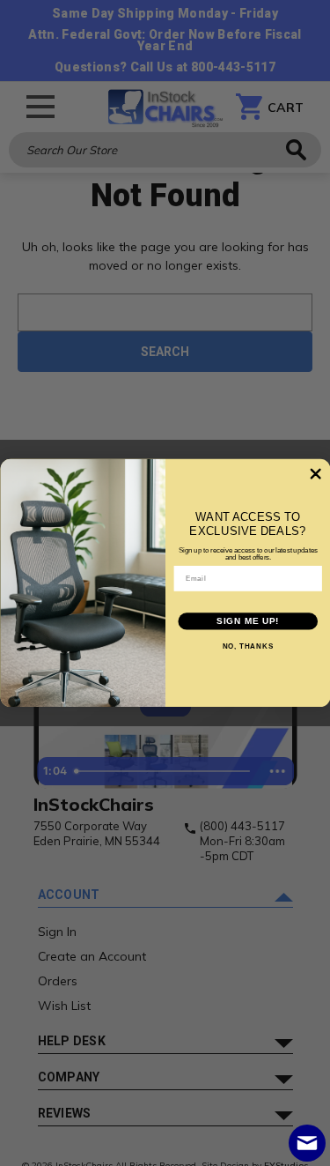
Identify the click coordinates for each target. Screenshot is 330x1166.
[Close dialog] (315, 474)
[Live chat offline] (307, 1143)
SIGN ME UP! (247, 622)
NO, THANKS (247, 646)
